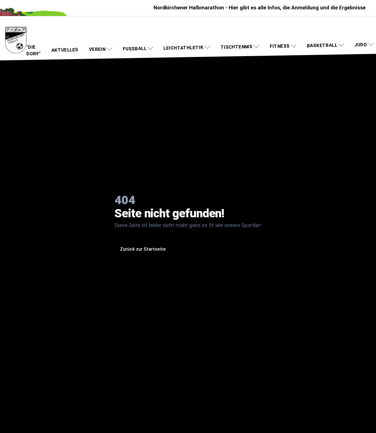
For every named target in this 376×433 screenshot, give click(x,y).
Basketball (322, 45)
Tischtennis (236, 47)
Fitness (279, 46)
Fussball (134, 49)
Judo (360, 45)
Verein (97, 49)
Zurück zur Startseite (143, 249)
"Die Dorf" (33, 50)
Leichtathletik (183, 48)
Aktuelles (64, 50)
